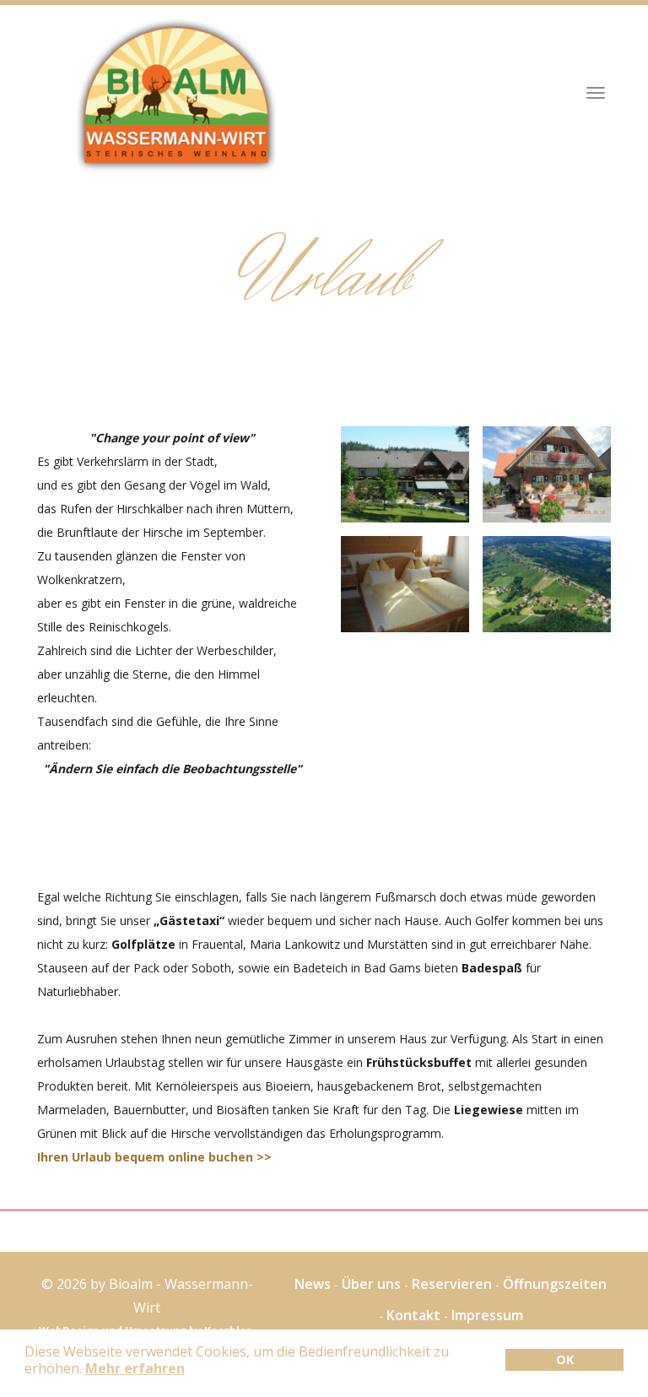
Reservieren (452, 1284)
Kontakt (413, 1315)
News (312, 1284)
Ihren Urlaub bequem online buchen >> (154, 1157)
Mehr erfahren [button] (135, 1368)
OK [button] (565, 1359)
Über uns (371, 1284)
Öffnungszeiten (555, 1284)
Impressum (487, 1315)
